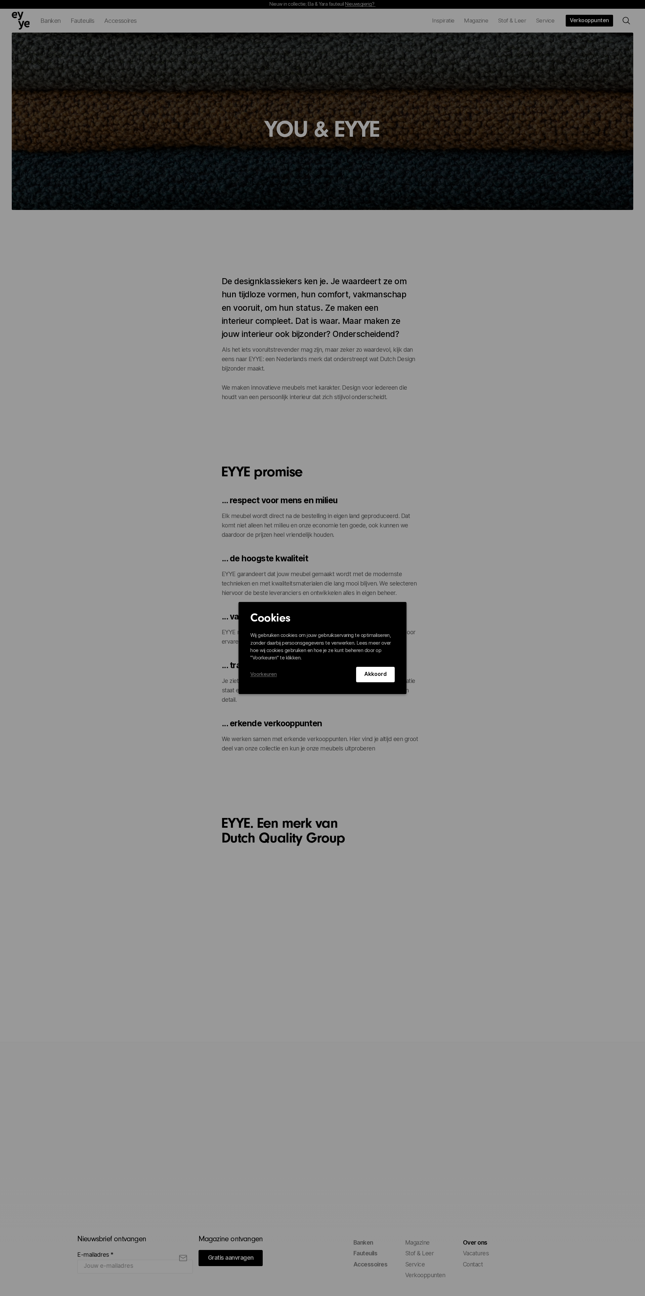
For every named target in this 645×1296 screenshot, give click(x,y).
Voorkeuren (263, 674)
